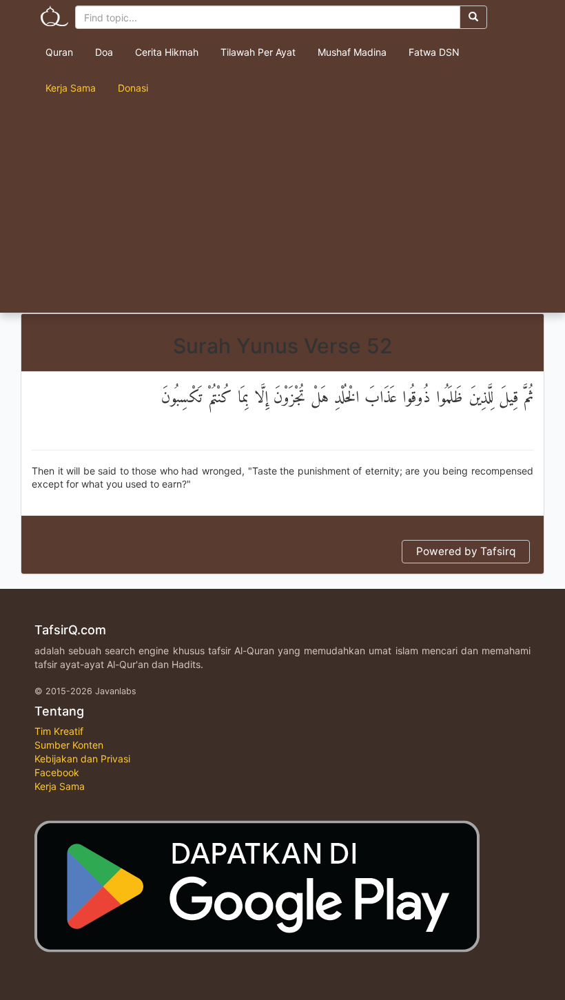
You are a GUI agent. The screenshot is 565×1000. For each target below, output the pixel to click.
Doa (104, 52)
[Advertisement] (282, 209)
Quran (59, 52)
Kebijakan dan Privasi (82, 758)
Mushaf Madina (352, 52)
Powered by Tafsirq (465, 551)
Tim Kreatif (58, 731)
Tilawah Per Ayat (258, 52)
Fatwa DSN (434, 52)
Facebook (56, 772)
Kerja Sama (70, 88)
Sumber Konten (68, 745)
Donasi (133, 88)
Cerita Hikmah (166, 52)
